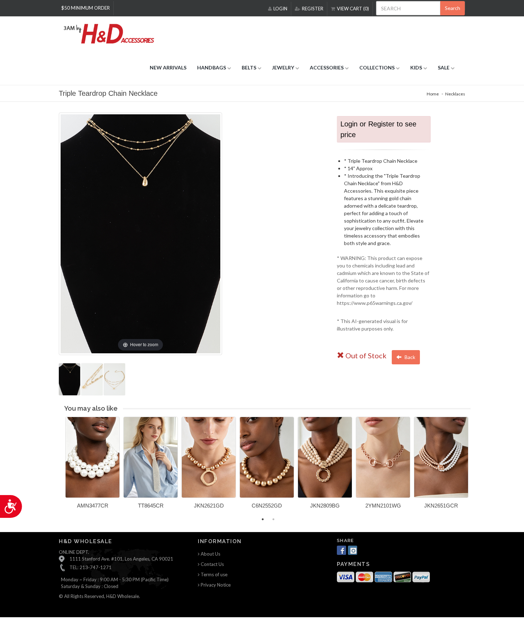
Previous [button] (59, 466)
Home (433, 94)
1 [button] (262, 519)
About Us (210, 554)
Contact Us (212, 564)
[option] (92, 465)
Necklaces (455, 94)
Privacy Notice (215, 585)
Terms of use (213, 574)
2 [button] (273, 519)
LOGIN (280, 8)
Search (452, 8)
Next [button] (475, 466)
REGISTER (312, 8)
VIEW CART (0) (353, 8)
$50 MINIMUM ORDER (85, 8)
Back (409, 357)
